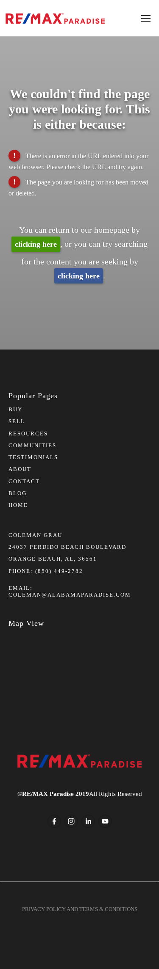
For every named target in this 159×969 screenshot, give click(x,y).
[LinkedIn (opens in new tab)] (88, 821)
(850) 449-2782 (59, 571)
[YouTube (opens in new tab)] (105, 821)
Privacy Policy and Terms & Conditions (79, 909)
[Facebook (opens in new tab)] (54, 821)
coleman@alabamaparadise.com (69, 595)
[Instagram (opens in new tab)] (71, 821)
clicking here (36, 244)
